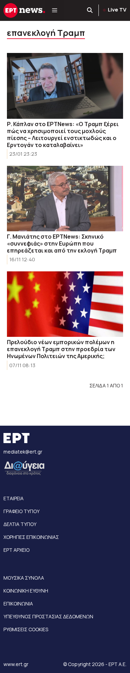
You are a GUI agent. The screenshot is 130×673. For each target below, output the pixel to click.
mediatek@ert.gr (22, 451)
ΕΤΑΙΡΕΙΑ (13, 498)
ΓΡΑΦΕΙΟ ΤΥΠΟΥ (21, 511)
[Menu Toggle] (54, 10)
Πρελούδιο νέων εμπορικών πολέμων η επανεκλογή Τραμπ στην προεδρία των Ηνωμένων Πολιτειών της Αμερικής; (61, 349)
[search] (90, 10)
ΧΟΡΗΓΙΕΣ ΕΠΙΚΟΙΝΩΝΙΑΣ (31, 537)
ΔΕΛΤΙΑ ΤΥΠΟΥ (19, 524)
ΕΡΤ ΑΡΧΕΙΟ (16, 550)
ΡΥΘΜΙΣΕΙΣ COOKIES (25, 629)
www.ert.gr (15, 664)
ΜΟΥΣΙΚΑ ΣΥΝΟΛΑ (23, 577)
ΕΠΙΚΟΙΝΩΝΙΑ (18, 603)
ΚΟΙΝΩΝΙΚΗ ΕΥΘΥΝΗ (25, 590)
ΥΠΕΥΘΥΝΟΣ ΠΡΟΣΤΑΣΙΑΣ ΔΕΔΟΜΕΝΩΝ (48, 616)
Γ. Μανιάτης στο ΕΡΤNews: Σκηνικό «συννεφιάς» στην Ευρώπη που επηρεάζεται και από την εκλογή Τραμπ (62, 243)
